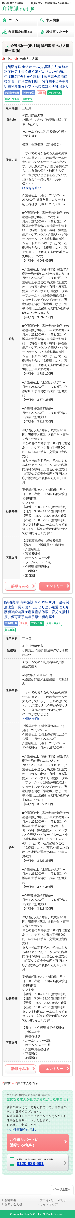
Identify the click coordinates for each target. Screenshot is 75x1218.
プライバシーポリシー (55, 1200)
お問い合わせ (13, 1204)
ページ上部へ (62, 1189)
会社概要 (10, 1200)
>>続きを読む (31, 188)
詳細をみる (20, 586)
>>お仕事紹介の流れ (21, 1129)
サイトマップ (49, 1204)
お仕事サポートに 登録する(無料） (24, 1142)
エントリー (55, 586)
